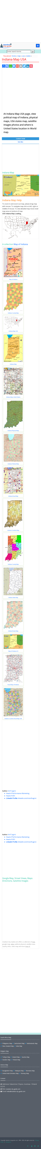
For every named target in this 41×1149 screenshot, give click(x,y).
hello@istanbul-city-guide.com (16, 1091)
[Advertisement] (20, 21)
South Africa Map (5, 1037)
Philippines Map (7, 1043)
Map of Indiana (21, 244)
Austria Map (25, 1057)
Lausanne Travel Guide (14, 1010)
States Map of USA (13, 1023)
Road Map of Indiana (13, 684)
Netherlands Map (32, 1043)
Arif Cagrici (12, 791)
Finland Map (16, 1060)
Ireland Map (16, 1057)
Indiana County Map (13, 313)
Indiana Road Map (13, 496)
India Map (19, 1046)
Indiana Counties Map (13, 530)
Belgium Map (4, 1051)
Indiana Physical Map (13, 430)
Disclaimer (8, 1142)
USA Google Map (12, 1016)
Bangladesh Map (7, 1071)
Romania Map (30, 1071)
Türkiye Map (6, 1057)
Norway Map (25, 1073)
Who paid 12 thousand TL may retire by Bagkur (21, 1006)
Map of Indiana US (13, 651)
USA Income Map (12, 1020)
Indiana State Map (13, 597)
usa (23, 56)
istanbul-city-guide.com (13, 1089)
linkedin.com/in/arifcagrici (27, 798)
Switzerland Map (19, 1043)
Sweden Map (6, 1060)
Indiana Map (13, 364)
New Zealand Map (8, 1046)
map (18, 56)
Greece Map (4, 1065)
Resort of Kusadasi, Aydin (15, 1013)
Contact (2, 1078)
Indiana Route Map (13, 631)
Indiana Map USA (13, 331)
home (14, 56)
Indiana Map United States (13, 397)
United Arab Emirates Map (10, 1073)
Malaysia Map (19, 1071)
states (28, 56)
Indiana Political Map (13, 464)
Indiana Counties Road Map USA (13, 718)
